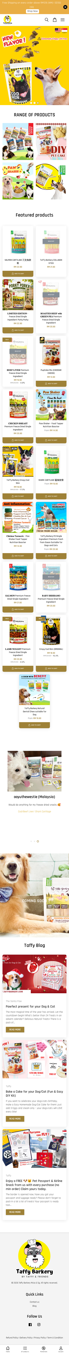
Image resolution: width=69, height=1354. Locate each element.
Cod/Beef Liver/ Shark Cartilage (34, 811)
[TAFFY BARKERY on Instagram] (39, 1326)
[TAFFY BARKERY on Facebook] (30, 1326)
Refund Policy (12, 1337)
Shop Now (32, 11)
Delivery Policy (26, 1337)
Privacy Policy (40, 1337)
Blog (34, 1306)
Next (62, 65)
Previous (7, 65)
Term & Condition (55, 1337)
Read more (15, 1029)
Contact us (34, 1302)
